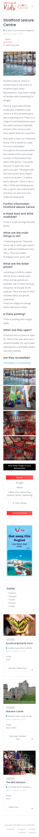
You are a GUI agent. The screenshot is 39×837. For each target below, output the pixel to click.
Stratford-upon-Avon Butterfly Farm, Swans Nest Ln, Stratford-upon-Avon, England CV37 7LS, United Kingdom (20, 648)
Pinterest (12, 603)
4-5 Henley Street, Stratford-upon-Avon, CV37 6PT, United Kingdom (20, 787)
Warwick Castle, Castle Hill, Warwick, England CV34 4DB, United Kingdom (20, 716)
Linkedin (11, 606)
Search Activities (19, 513)
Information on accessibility (17, 362)
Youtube (11, 600)
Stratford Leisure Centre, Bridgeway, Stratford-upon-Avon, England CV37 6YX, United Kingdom (20, 30)
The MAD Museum (16, 782)
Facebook (12, 593)
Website (19, 477)
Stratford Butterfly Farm (19, 643)
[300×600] (19, 575)
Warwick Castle (14, 711)
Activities (10, 639)
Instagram (12, 596)
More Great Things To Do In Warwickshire (19, 467)
